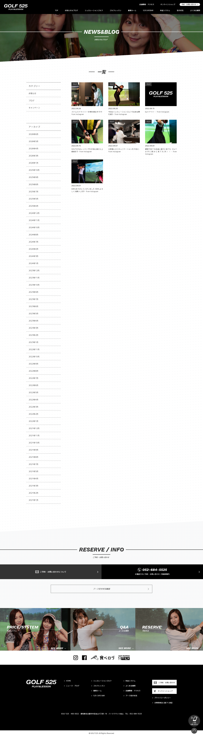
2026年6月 (33, 134)
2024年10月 (34, 227)
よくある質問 (195, 10)
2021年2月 (33, 493)
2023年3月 (33, 328)
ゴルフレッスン (115, 10)
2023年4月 (33, 320)
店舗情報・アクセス (146, 4)
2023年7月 (33, 299)
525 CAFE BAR (98, 696)
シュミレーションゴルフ (94, 10)
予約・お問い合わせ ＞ (189, 4)
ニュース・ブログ (71, 686)
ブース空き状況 (130, 696)
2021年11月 (34, 435)
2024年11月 (34, 220)
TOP (56, 10)
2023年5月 (33, 313)
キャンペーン (34, 107)
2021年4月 (33, 478)
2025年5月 (33, 198)
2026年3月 (33, 155)
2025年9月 (33, 177)
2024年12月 (34, 213)
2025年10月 (34, 170)
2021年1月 (33, 500)
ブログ (31, 100)
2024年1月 (33, 263)
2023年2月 (33, 335)
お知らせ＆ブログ (71, 10)
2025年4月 (33, 206)
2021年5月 (33, 471)
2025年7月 (33, 191)
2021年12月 (34, 428)
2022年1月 (33, 421)
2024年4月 (33, 249)
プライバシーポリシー (161, 698)
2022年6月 (33, 385)
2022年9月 (33, 363)
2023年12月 (34, 270)
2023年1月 (33, 342)
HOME (67, 681)
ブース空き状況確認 (101, 589)
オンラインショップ (167, 4)
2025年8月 (33, 184)
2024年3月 (33, 256)
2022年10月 (34, 356)
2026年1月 (33, 163)
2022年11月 (34, 349)
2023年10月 (34, 285)
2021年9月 (33, 450)
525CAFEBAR (148, 10)
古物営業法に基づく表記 (162, 703)
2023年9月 (33, 292)
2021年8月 (33, 457)
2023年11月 (34, 277)
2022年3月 (33, 407)
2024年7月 (33, 242)
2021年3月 (33, 485)
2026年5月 (33, 141)
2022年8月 (33, 371)
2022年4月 (33, 399)
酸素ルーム (132, 10)
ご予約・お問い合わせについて (53, 572)
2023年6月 (33, 306)
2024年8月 (33, 234)
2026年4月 (33, 148)
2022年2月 (33, 414)
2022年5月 (33, 392)
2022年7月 (33, 378)
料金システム (165, 10)
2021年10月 (34, 442)
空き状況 (180, 10)
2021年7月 (33, 464)
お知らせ (32, 93)
